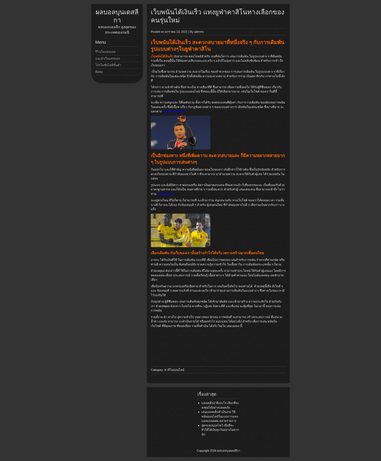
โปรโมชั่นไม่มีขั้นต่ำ (108, 65)
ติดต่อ (99, 71)
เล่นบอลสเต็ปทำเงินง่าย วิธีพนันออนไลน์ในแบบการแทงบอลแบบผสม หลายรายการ (219, 416)
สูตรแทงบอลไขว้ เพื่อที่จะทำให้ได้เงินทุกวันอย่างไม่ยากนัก (220, 430)
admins (199, 31)
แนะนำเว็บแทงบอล (107, 58)
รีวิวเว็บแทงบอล (105, 51)
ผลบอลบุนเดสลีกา (228, 450)
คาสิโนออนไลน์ (174, 369)
